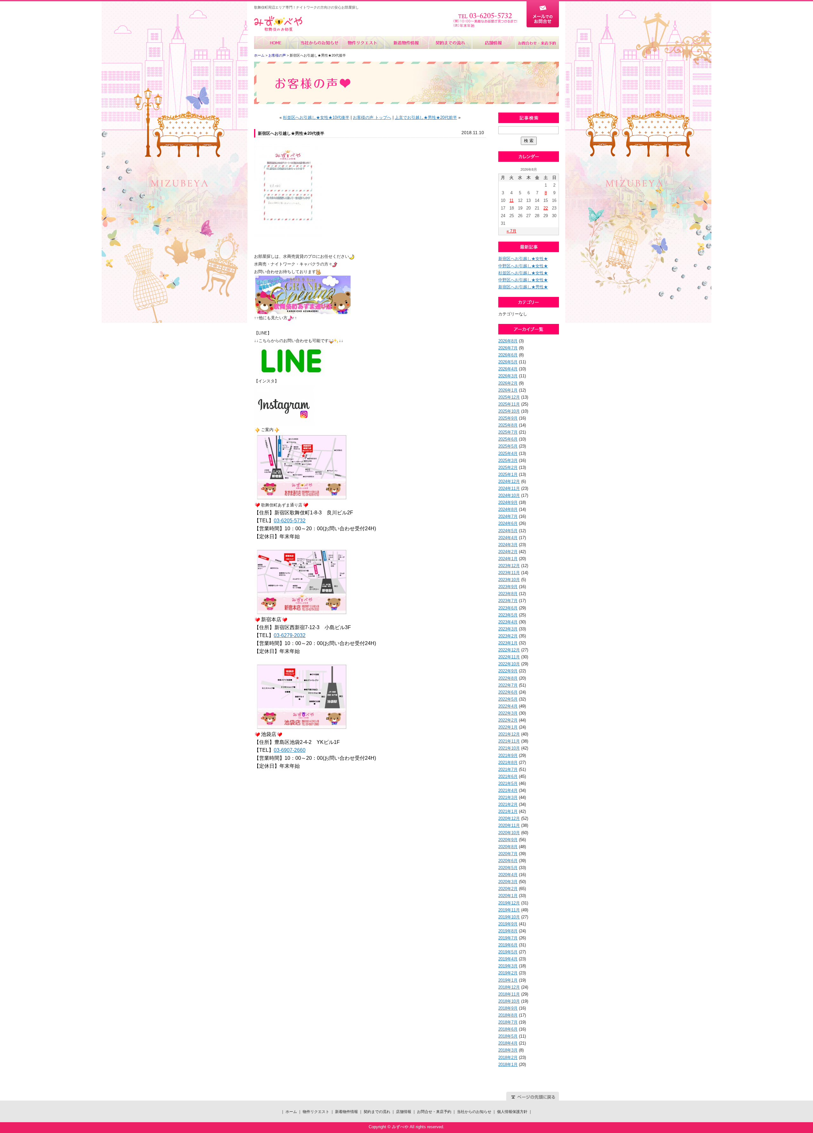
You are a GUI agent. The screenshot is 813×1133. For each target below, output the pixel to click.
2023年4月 (508, 622)
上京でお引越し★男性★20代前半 (426, 117)
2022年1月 (508, 727)
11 (511, 200)
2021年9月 (508, 755)
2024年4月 (508, 537)
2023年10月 (509, 579)
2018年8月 (508, 1015)
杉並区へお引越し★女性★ (523, 273)
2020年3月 (508, 881)
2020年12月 (509, 818)
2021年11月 (509, 741)
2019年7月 (508, 938)
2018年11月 (509, 994)
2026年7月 (508, 348)
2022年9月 (508, 671)
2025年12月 (509, 397)
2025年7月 (508, 432)
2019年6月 (508, 945)
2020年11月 (509, 825)
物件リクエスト (363, 42)
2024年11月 (509, 488)
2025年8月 (508, 425)
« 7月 (511, 231)
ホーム (276, 42)
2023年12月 (509, 565)
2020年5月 (508, 867)
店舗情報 (493, 42)
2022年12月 (509, 650)
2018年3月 (508, 1050)
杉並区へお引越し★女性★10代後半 (316, 117)
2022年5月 (508, 699)
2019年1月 (508, 980)
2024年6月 (508, 523)
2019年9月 (508, 924)
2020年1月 (508, 895)
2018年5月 (508, 1036)
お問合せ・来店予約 (537, 42)
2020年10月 (509, 832)
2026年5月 (508, 362)
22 (545, 208)
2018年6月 (508, 1029)
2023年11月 (509, 572)
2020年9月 (508, 839)
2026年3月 (508, 376)
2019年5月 (508, 952)
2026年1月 (508, 390)
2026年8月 (508, 341)
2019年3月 (508, 966)
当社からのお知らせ (319, 42)
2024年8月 (508, 509)
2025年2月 (508, 467)
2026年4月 (508, 369)
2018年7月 (508, 1022)
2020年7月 (508, 853)
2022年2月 (508, 720)
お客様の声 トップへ (372, 117)
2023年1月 (508, 643)
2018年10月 (509, 1001)
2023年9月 (508, 586)
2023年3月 (508, 629)
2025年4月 (508, 453)
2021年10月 (509, 748)
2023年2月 (508, 636)
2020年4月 (508, 874)
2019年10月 (509, 917)
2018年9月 (508, 1008)
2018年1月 (508, 1064)
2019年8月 (508, 931)
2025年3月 (508, 460)
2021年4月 (508, 790)
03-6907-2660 (290, 750)
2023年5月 (508, 615)
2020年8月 (508, 846)
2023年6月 (508, 608)
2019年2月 (508, 973)
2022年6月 (508, 692)
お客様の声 (277, 55)
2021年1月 (508, 811)
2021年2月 (508, 804)
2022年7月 (508, 685)
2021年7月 (508, 769)
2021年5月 (508, 783)
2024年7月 (508, 516)
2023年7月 (508, 600)
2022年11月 (509, 657)
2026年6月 (508, 355)
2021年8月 (508, 762)
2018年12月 (509, 987)
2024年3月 (508, 544)
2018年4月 (508, 1043)
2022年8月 (508, 678)
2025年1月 (508, 474)
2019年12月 (509, 903)
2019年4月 (508, 959)
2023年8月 (508, 593)
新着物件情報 (406, 42)
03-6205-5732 (290, 520)
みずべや (278, 23)
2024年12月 (509, 481)
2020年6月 (508, 860)
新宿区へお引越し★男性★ (523, 287)
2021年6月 (508, 776)
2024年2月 (508, 551)
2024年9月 (508, 502)
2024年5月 (508, 530)
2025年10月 (509, 411)
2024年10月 (509, 495)
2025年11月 (509, 404)
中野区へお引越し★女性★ (523, 266)
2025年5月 (508, 446)
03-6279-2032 (290, 635)
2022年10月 (509, 664)
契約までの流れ (450, 42)
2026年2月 (508, 383)
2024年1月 (508, 558)
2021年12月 (509, 734)
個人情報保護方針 (512, 1111)
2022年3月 (508, 713)
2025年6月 (508, 439)
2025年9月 (508, 418)
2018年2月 (508, 1057)
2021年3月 (508, 797)
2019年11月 (509, 910)
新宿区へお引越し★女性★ (523, 258)
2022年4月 (508, 706)
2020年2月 (508, 888)
